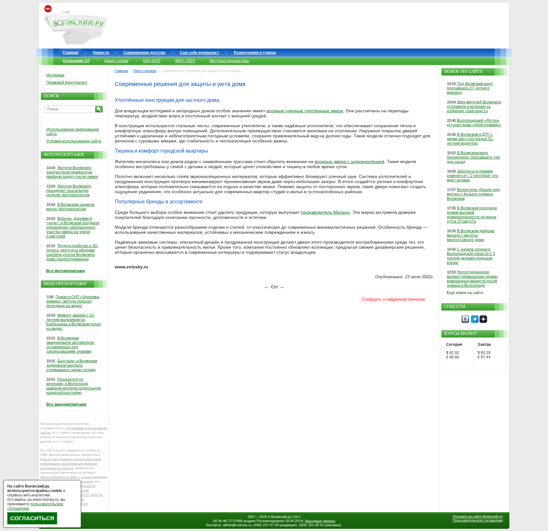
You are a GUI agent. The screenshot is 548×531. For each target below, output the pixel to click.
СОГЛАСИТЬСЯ (32, 518)
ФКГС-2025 (185, 61)
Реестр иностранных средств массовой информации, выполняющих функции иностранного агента (70, 463)
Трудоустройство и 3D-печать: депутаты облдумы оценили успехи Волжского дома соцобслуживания (72, 252)
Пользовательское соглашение (478, 520)
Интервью (55, 75)
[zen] (483, 321)
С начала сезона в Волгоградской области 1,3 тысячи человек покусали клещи (471, 256)
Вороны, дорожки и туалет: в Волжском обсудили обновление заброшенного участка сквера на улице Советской (72, 227)
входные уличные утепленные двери (304, 110)
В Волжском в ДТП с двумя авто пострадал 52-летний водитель (470, 139)
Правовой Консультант (67, 82)
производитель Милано (325, 212)
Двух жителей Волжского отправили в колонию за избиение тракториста (474, 106)
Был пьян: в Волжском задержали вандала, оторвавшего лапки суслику (71, 365)
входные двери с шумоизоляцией (349, 161)
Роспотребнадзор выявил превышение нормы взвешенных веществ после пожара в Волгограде (472, 279)
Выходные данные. (320, 521)
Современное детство (144, 52)
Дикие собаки (116, 61)
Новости (101, 52)
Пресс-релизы (144, 71)
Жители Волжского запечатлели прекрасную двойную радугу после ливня (72, 172)
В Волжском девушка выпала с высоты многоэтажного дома (470, 235)
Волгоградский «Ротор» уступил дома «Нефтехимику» (474, 122)
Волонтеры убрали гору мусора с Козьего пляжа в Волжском (473, 194)
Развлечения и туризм (255, 52)
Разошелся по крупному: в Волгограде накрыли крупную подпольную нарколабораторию (73, 386)
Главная (70, 52)
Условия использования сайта (73, 141)
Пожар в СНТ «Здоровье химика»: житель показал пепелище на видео (73, 301)
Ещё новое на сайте (465, 293)
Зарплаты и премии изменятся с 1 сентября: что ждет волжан (472, 175)
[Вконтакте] (465, 321)
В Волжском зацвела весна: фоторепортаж (70, 206)
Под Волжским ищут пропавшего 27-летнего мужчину (470, 88)
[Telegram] (475, 321)
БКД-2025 (151, 61)
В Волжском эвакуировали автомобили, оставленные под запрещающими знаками (70, 345)
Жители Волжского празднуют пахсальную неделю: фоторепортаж (68, 190)
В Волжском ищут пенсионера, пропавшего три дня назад (473, 157)
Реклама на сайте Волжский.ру (478, 516)
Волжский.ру (281, 517)
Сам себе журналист (199, 52)
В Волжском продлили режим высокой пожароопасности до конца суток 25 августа (472, 215)
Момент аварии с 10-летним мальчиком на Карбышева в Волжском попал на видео (73, 322)
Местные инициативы (229, 61)
